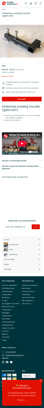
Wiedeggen (5, 313)
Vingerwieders (7, 294)
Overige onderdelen (8, 322)
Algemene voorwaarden (30, 285)
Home (4, 9)
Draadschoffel (7, 316)
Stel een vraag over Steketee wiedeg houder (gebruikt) (20, 167)
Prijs (3, 66)
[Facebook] (7, 362)
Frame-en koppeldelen (9, 285)
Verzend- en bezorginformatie (14, 161)
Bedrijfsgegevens (28, 300)
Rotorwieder (6, 319)
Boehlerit (5, 334)
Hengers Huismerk (8, 328)
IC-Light (4, 300)
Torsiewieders (6, 310)
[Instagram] (3, 362)
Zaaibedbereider (7, 325)
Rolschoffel (5, 337)
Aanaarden (6, 297)
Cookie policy (26, 294)
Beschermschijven (8, 307)
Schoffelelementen (8, 288)
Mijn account (26, 304)
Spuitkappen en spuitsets (10, 304)
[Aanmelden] (36, 226)
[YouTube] (11, 362)
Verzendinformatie (28, 297)
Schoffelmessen (7, 291)
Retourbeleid (26, 288)
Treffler (4, 340)
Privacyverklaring (28, 291)
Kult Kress (5, 331)
